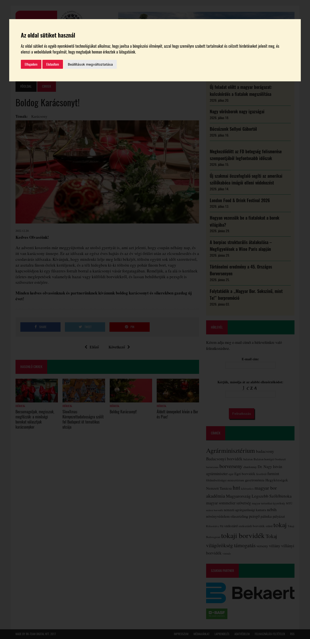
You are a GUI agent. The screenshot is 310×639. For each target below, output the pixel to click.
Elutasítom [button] (52, 64)
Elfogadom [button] (31, 64)
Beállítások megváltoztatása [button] (90, 64)
